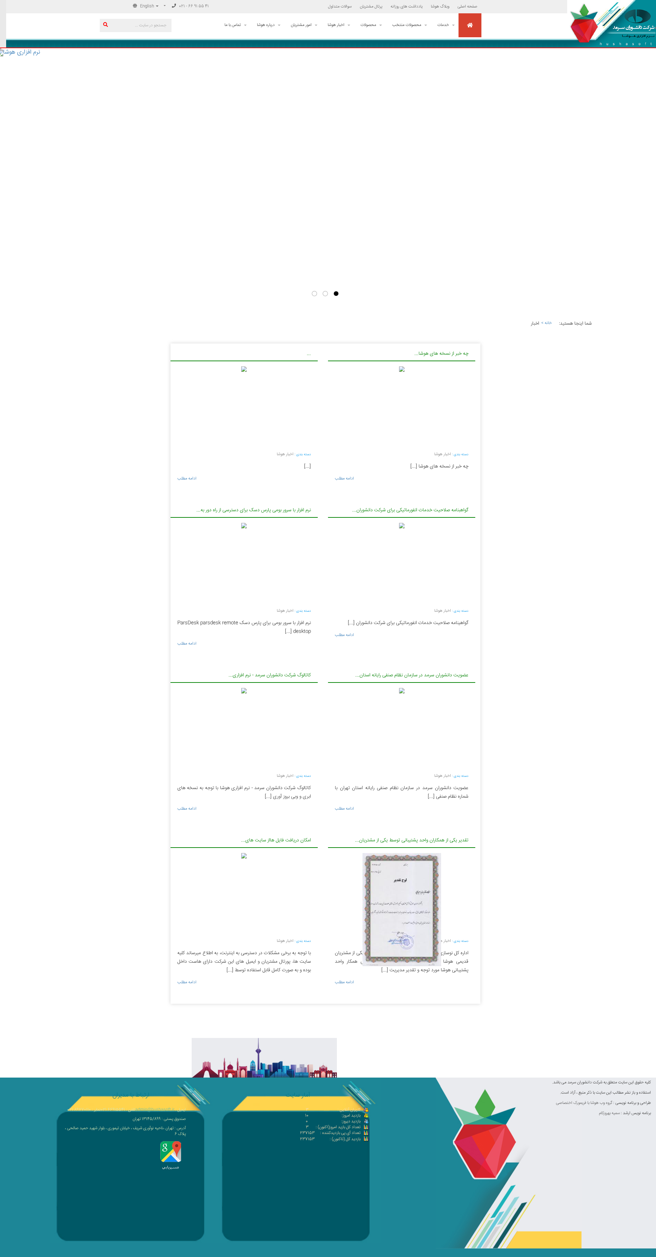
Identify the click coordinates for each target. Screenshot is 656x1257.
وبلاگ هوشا (440, 6)
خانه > (545, 323)
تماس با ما (232, 25)
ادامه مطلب (186, 478)
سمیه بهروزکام (609, 1113)
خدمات (443, 25)
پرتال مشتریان (371, 6)
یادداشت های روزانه (407, 6)
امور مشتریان (301, 25)
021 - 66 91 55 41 (193, 6)
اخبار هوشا (336, 25)
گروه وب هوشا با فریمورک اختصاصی (584, 1103)
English (147, 6)
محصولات (368, 25)
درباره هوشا (266, 25)
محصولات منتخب (406, 25)
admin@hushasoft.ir (154, 1110)
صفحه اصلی (467, 6)
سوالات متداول (340, 6)
